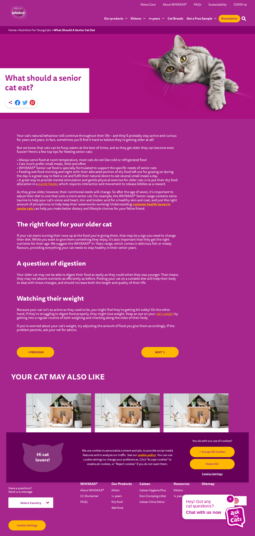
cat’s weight (165, 314)
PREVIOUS (37, 352)
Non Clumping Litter (152, 496)
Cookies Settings (27, 525)
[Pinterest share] (32, 103)
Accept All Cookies (214, 452)
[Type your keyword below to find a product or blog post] (244, 18)
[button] (235, 517)
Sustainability (217, 5)
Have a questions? (20, 490)
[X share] (25, 103)
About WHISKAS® (175, 5)
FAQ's (197, 5)
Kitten (115, 490)
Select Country (30, 503)
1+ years (116, 496)
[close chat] (230, 499)
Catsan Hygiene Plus (152, 490)
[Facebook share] (17, 103)
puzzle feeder (47, 184)
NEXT (158, 352)
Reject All (212, 464)
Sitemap (208, 484)
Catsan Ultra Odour (152, 502)
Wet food (117, 508)
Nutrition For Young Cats (35, 30)
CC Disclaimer (89, 496)
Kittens (178, 490)
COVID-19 (240, 5)
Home (12, 30)
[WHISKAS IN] (18, 13)
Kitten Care (148, 5)
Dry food (117, 502)
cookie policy (147, 455)
